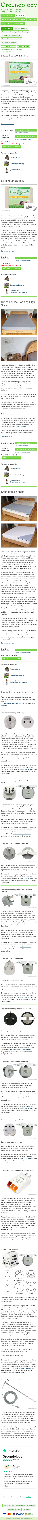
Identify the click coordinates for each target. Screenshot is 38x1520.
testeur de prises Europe (22, 834)
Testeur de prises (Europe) (22, 1368)
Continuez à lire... (7, 124)
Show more (7, 1486)
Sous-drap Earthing (7, 52)
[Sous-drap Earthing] (19, 508)
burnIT (31, 1518)
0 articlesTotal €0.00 (18, 10)
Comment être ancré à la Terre (11, 703)
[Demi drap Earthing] (19, 198)
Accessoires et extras (9, 42)
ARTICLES (32, 20)
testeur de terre (25, 769)
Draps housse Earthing (8, 46)
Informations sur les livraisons (25, 1505)
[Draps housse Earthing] (19, 73)
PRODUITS (20, 16)
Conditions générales (14, 1509)
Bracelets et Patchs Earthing (11, 35)
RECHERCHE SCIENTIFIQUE (13, 20)
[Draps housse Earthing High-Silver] (19, 322)
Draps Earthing (7, 28)
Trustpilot (28, 1497)
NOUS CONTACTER (15, 23)
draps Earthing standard (17, 426)
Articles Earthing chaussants (11, 39)
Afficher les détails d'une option (23, 139)
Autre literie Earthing (9, 32)
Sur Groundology (8, 1505)
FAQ (3, 23)
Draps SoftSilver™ (21, 28)
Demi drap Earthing (23, 46)
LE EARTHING (7, 16)
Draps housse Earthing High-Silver (12, 49)
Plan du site (26, 1509)
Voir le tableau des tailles (21, 132)
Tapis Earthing (23, 32)
